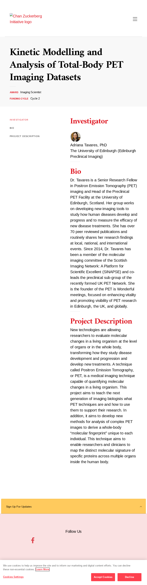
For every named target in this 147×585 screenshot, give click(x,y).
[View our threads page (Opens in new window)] (69, 540)
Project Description (25, 136)
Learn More (42, 569)
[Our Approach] (29, 19)
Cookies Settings (13, 576)
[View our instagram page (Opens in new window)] (51, 540)
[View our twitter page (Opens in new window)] (106, 540)
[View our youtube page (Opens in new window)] (124, 540)
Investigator (19, 120)
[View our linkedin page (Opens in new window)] (87, 540)
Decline (129, 577)
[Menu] (135, 19)
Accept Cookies (103, 577)
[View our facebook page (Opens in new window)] (33, 540)
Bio (12, 128)
